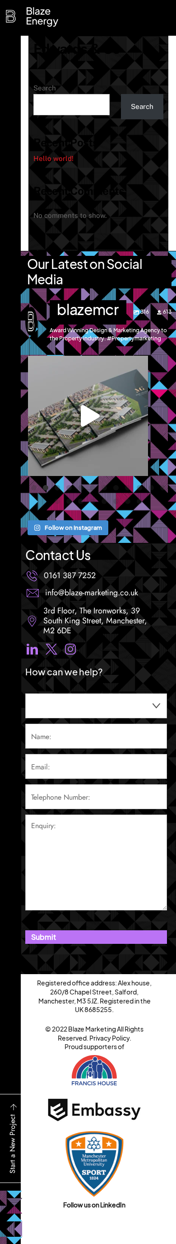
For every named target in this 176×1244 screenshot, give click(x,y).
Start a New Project (12, 1143)
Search (44, 88)
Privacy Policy (109, 1038)
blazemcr (88, 364)
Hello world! (53, 158)
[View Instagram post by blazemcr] (139, 465)
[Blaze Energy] (13, 20)
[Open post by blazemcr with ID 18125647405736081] (88, 416)
